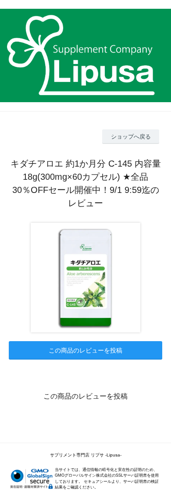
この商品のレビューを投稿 (85, 350)
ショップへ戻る (131, 136)
